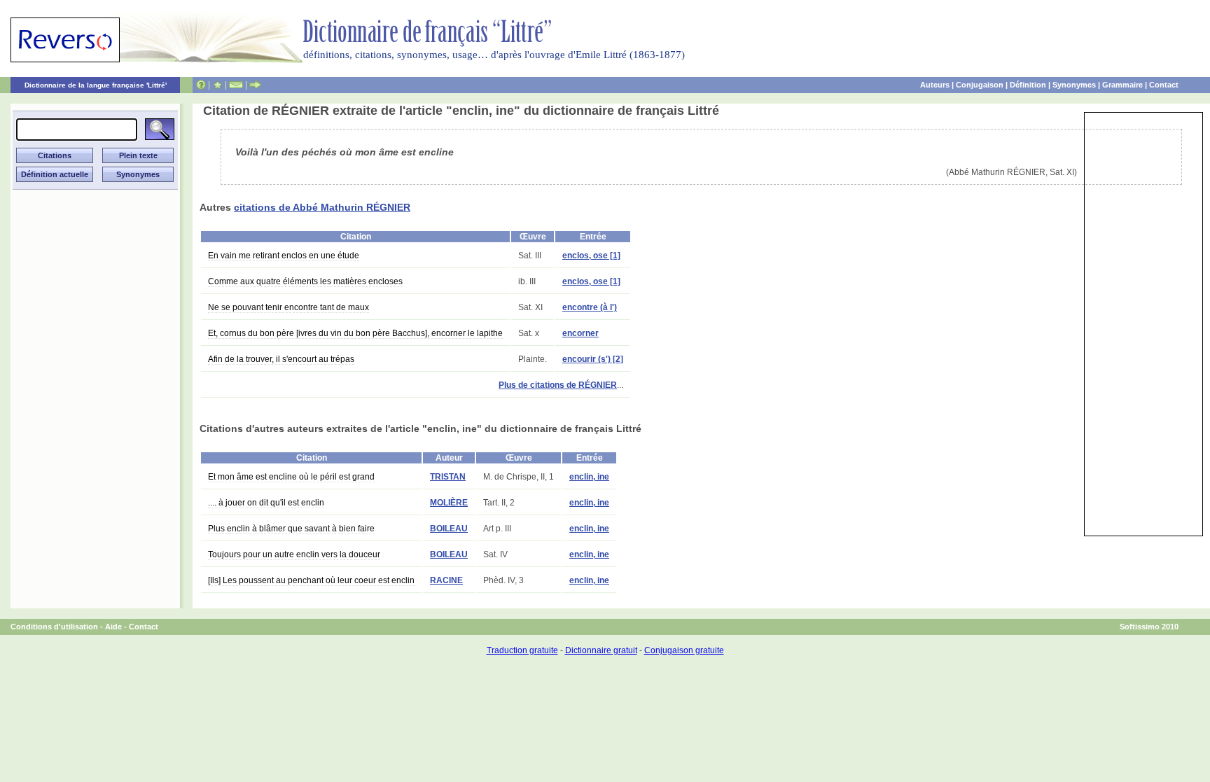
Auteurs (935, 85)
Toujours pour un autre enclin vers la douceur (294, 554)
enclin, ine (589, 477)
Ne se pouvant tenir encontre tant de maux (288, 307)
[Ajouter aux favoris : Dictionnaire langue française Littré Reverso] (217, 85)
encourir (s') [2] (592, 359)
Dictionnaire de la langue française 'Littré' (96, 85)
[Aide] (201, 85)
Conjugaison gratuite (684, 650)
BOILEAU (449, 528)
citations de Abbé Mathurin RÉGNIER (322, 207)
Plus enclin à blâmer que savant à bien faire (291, 528)
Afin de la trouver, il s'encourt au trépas (281, 359)
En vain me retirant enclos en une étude (283, 255)
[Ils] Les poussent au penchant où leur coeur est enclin (311, 580)
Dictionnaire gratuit (601, 650)
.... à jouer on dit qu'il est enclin (266, 503)
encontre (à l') (589, 307)
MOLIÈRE (449, 503)
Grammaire (1122, 85)
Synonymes (1074, 85)
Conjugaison (979, 85)
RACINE (446, 580)
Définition (1028, 85)
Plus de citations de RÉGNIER (558, 385)
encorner (580, 333)
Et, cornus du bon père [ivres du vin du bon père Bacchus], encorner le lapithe (355, 333)
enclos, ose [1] (591, 255)
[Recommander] (255, 85)
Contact (1163, 85)
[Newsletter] (236, 85)
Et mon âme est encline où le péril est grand (291, 477)
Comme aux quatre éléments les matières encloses (305, 281)
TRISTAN (448, 477)
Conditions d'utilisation (54, 626)
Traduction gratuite (522, 650)
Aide (113, 626)
